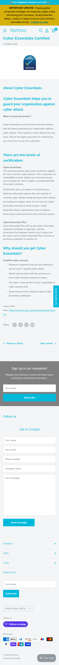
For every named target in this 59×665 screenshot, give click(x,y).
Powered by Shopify (11, 658)
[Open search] (40, 30)
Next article (47, 343)
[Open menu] (4, 30)
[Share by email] (32, 324)
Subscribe (29, 397)
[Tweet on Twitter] (26, 324)
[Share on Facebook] (14, 324)
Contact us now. (39, 22)
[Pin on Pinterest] (20, 324)
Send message (19, 522)
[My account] (46, 30)
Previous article (14, 343)
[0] (53, 30)
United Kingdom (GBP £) (15, 608)
